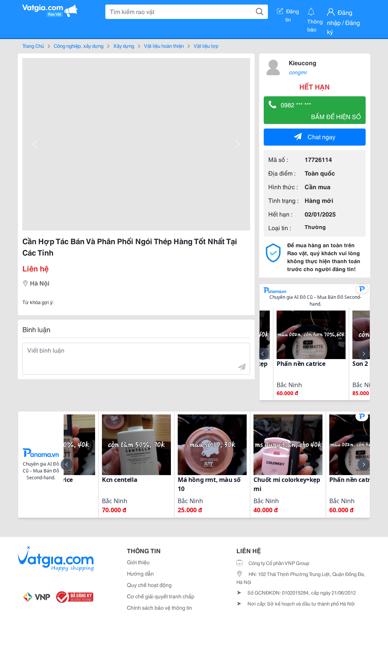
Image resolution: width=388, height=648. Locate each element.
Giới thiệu (138, 562)
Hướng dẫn (140, 573)
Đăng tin (292, 12)
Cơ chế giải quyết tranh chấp (160, 596)
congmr (298, 72)
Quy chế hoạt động (149, 584)
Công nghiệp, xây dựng (78, 45)
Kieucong (302, 62)
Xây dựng (123, 45)
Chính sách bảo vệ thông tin (159, 607)
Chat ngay (321, 136)
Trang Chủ (33, 45)
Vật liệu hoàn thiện (164, 45)
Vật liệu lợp (206, 45)
